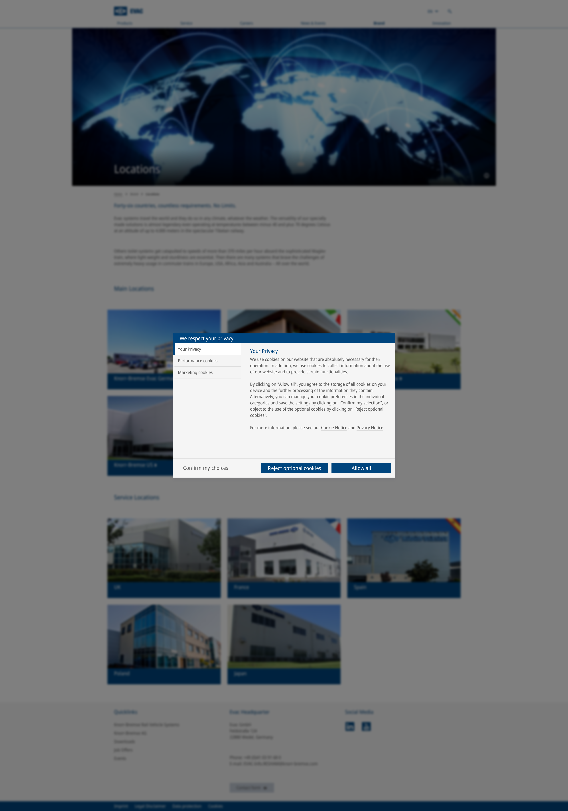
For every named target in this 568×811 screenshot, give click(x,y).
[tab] (207, 349)
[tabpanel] (320, 390)
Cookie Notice (334, 428)
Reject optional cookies (294, 468)
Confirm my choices (205, 467)
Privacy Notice (370, 428)
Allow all (361, 468)
